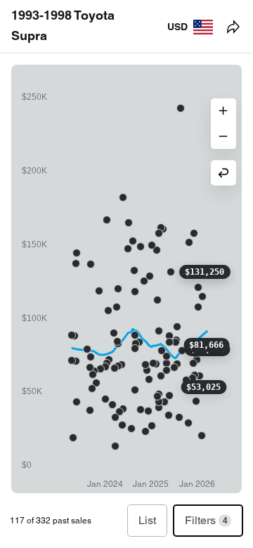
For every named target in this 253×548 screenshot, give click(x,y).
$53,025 (203, 387)
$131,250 (204, 272)
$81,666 (206, 345)
